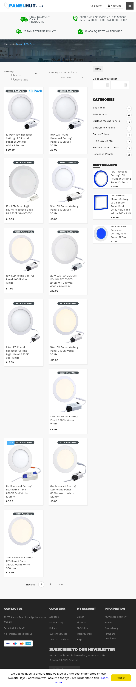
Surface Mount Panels (111, 121)
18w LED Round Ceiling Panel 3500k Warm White (64, 351)
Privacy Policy (111, 628)
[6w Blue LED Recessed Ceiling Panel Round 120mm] (101, 233)
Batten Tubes (111, 134)
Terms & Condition (59, 639)
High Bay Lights (111, 141)
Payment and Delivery (115, 617)
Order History (56, 622)
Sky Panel (111, 108)
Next (61, 584)
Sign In (80, 617)
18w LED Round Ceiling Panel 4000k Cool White (20, 279)
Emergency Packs (111, 128)
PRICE (98, 69)
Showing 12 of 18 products (63, 72)
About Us (54, 617)
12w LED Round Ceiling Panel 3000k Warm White (64, 420)
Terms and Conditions (110, 636)
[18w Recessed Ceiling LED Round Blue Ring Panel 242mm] (101, 179)
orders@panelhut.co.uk (20, 634)
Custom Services (58, 634)
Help (79, 639)
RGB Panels (111, 114)
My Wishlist (83, 628)
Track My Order (84, 634)
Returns (53, 628)
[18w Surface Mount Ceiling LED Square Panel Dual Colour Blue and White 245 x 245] (101, 202)
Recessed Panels (112, 154)
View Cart (82, 622)
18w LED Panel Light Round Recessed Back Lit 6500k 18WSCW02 (19, 210)
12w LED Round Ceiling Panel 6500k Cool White (64, 210)
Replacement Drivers (111, 147)
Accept (121, 677)
